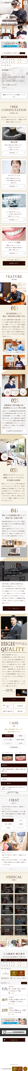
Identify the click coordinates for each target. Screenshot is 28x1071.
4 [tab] (14, 869)
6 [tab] (17, 869)
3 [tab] (13, 869)
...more (12, 993)
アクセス (22, 53)
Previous (1, 842)
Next (26, 842)
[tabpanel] (14, 849)
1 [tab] (10, 869)
